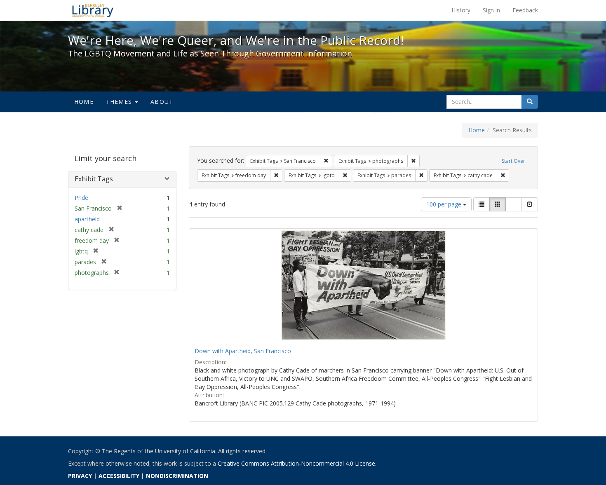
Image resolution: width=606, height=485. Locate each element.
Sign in (491, 10)
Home (84, 101)
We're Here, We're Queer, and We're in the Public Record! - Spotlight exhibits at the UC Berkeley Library (93, 10)
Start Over (513, 160)
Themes (120, 101)
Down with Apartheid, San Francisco (243, 351)
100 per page (444, 204)
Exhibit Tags (94, 178)
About (161, 101)
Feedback (525, 10)
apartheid (87, 219)
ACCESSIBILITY (119, 476)
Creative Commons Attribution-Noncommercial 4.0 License (296, 463)
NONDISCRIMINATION (177, 476)
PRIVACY (80, 476)
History (460, 10)
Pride (81, 197)
